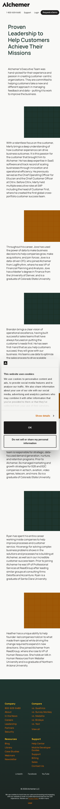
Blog (7, 743)
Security (9, 731)
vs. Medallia (38, 715)
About (8, 711)
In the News (11, 715)
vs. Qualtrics (38, 708)
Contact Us (38, 765)
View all (36, 729)
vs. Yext (36, 723)
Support (36, 754)
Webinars (10, 755)
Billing (35, 757)
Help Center (38, 743)
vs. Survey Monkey (42, 711)
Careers (9, 719)
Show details (43, 415)
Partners (9, 727)
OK (30, 427)
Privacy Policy (33, 798)
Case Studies (12, 751)
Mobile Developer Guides (41, 749)
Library (8, 747)
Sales (35, 761)
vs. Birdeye (38, 719)
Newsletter (10, 759)
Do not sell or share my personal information (30, 441)
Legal (30, 803)
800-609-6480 (13, 708)
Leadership (11, 723)
